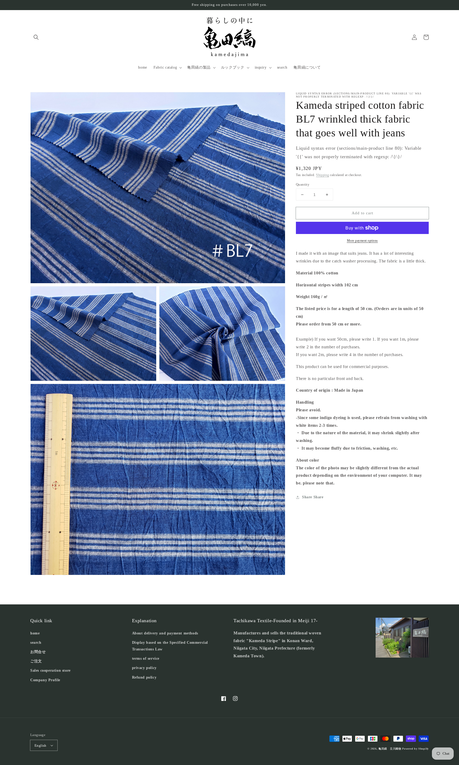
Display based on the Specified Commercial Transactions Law (170, 646)
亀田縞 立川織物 (390, 748)
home (35, 633)
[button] (36, 37)
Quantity (302, 184)
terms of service (146, 659)
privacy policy (144, 668)
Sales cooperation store (50, 670)
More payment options (362, 241)
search (35, 643)
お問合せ (38, 652)
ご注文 (36, 661)
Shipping (322, 175)
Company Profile (45, 680)
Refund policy (144, 677)
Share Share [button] (313, 497)
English (40, 745)
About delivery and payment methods (165, 633)
